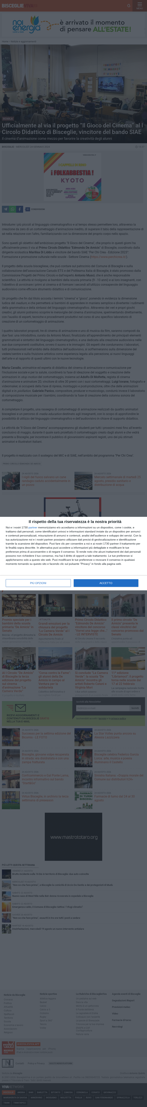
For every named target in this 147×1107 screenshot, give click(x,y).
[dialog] (73, 553)
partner (33, 527)
